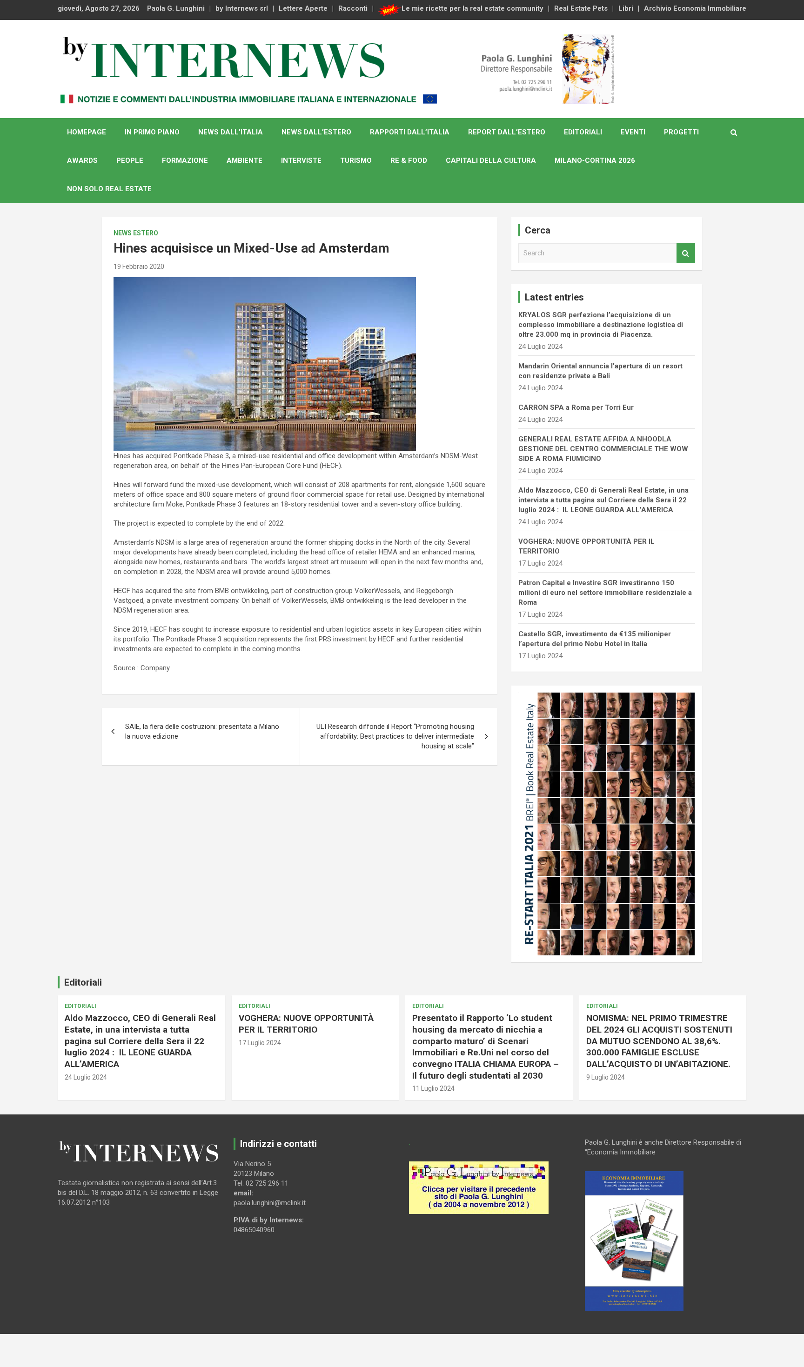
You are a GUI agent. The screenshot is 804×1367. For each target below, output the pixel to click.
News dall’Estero (316, 132)
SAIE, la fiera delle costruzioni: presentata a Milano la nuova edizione (202, 731)
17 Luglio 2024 (260, 1043)
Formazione (185, 160)
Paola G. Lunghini (176, 8)
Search (686, 253)
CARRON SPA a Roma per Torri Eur (576, 407)
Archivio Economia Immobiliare (695, 8)
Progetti (681, 132)
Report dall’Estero (506, 132)
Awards (82, 160)
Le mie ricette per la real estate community (472, 8)
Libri (625, 8)
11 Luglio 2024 (433, 1088)
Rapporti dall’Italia (409, 132)
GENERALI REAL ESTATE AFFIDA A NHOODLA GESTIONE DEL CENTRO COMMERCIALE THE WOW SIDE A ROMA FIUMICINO (603, 449)
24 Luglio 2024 (86, 1077)
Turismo (356, 160)
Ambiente (244, 160)
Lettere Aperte (303, 8)
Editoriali (583, 132)
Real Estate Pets (581, 8)
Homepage (86, 132)
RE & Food (408, 160)
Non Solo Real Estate (109, 189)
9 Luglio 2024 (605, 1077)
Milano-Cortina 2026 (595, 160)
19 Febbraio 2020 (139, 266)
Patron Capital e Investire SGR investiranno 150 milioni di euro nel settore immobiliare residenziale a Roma (605, 593)
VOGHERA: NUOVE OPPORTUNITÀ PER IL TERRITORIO (306, 1024)
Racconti (353, 8)
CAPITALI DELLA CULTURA (491, 160)
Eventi (633, 132)
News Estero (136, 233)
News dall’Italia (230, 132)
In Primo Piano (152, 132)
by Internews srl (241, 8)
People (129, 160)
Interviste (301, 160)
